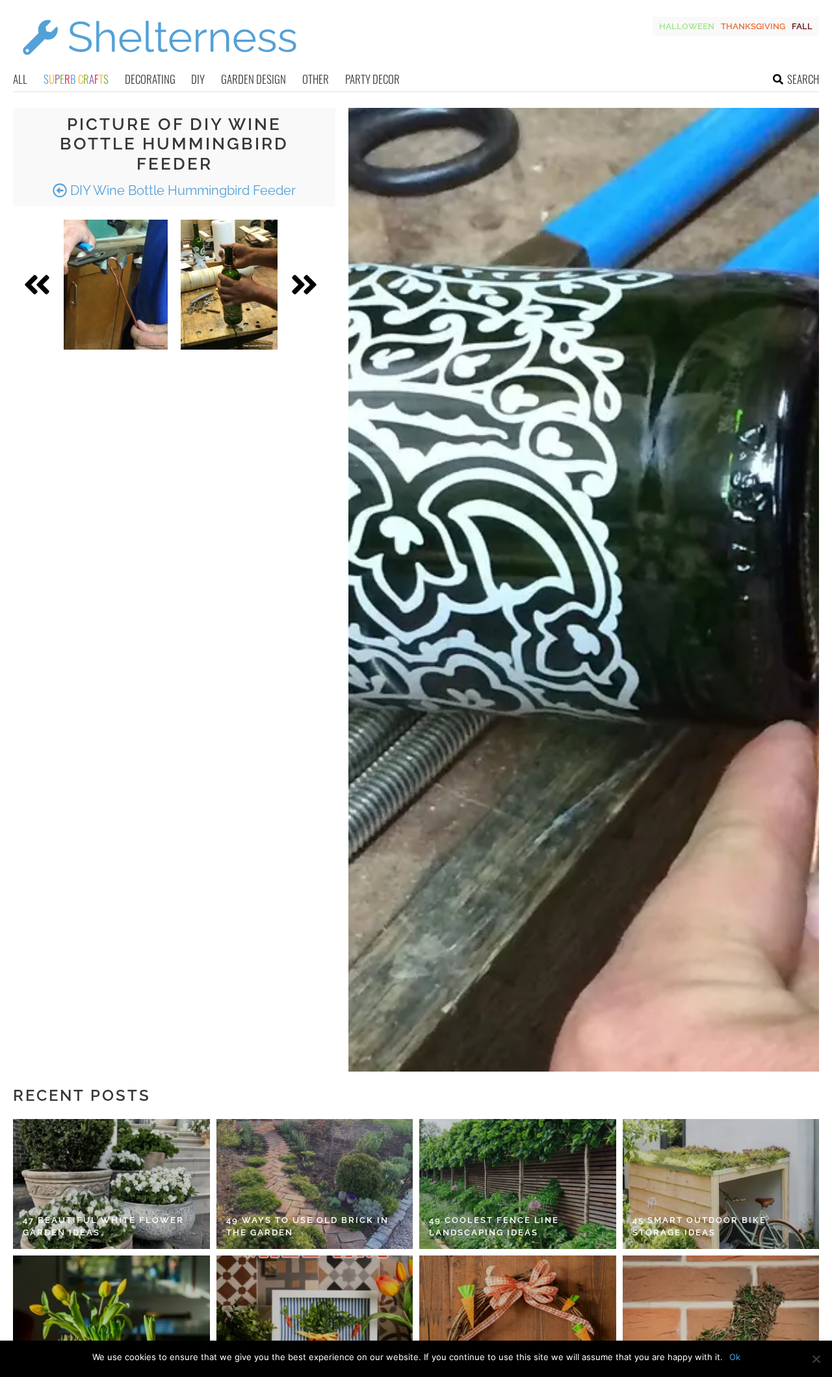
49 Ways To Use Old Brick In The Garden (307, 1226)
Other (315, 79)
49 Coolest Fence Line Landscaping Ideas (494, 1226)
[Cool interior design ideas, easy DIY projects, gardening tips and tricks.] (159, 63)
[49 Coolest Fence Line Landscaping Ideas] (517, 1184)
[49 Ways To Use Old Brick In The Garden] (314, 1184)
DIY (198, 79)
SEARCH (803, 79)
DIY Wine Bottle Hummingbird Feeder (181, 190)
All (20, 79)
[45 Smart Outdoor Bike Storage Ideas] (721, 1184)
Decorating (150, 79)
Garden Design (253, 79)
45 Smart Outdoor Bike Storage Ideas (699, 1226)
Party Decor (372, 79)
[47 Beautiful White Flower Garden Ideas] (111, 1184)
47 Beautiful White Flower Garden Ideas (103, 1226)
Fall (802, 26)
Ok (734, 1357)
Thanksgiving (753, 26)
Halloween (686, 26)
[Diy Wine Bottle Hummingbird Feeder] (115, 285)
